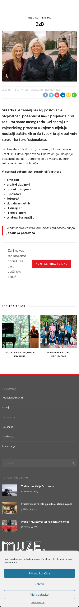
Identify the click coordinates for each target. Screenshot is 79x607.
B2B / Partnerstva (39, 18)
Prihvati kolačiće (39, 573)
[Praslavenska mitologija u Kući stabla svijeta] (9, 508)
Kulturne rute (9, 417)
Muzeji (5, 407)
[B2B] (39, 56)
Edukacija (7, 426)
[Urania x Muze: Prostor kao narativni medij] (9, 525)
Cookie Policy (37, 602)
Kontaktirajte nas (51, 264)
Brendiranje (8, 446)
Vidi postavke (39, 594)
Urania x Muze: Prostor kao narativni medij (45, 521)
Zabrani (39, 584)
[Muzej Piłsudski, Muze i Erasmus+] (20, 331)
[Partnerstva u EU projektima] (58, 331)
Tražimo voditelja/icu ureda (37, 486)
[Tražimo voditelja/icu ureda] (9, 490)
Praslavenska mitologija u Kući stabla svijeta (46, 504)
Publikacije (8, 436)
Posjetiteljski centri (12, 397)
